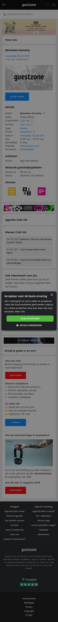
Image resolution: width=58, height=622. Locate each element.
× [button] (52, 295)
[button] (29, 325)
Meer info (20, 311)
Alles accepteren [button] (30, 318)
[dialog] (29, 310)
